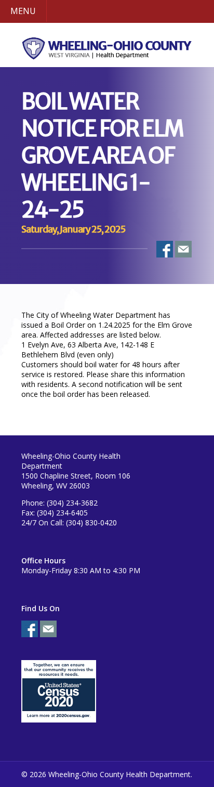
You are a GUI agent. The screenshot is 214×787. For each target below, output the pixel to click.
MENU (23, 11)
